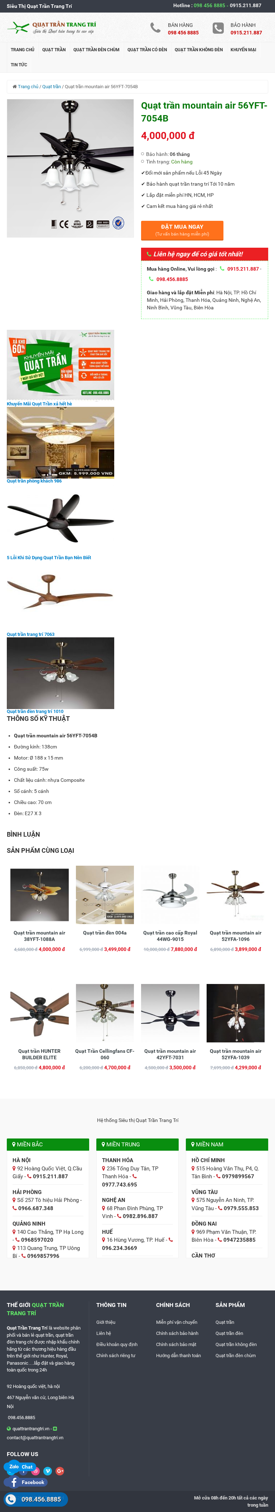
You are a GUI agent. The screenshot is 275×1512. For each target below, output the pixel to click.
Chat (27, 1467)
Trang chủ (22, 49)
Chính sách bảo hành (177, 1333)
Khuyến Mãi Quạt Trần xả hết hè (39, 403)
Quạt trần (54, 49)
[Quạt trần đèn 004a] (105, 894)
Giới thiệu (105, 1322)
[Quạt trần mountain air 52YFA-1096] (236, 894)
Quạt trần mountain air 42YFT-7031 (170, 1054)
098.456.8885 (41, 1499)
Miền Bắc (29, 1144)
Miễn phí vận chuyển (176, 1322)
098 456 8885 (212, 5)
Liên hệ (103, 1333)
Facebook (32, 1482)
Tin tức (19, 64)
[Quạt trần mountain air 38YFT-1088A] (39, 894)
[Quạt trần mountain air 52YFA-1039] (236, 1013)
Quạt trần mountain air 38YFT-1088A (39, 936)
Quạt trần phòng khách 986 (34, 481)
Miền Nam (208, 1144)
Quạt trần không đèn (199, 49)
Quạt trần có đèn (147, 49)
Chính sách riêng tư (115, 1355)
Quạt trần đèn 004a (105, 933)
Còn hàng (182, 162)
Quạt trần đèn (229, 1333)
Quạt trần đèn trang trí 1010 (35, 711)
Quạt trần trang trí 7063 (30, 634)
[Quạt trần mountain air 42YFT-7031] (170, 1013)
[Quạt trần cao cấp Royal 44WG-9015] (170, 894)
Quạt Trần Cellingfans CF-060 (104, 1054)
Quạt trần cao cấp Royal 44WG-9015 (170, 936)
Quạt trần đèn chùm (96, 49)
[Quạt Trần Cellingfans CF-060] (105, 1013)
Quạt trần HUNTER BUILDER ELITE (39, 1054)
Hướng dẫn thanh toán (178, 1355)
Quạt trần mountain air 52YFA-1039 (235, 1054)
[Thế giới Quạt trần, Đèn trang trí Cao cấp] (51, 27)
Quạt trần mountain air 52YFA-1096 (235, 936)
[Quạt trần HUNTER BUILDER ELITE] (39, 1013)
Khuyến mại (243, 49)
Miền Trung (122, 1144)
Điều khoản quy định (117, 1344)
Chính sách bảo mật (176, 1344)
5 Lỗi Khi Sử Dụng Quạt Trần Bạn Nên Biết (49, 557)
